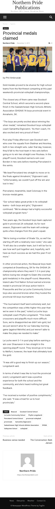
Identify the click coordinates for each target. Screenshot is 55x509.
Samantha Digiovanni (23, 422)
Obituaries (21, 500)
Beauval (14, 412)
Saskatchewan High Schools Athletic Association (21, 425)
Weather (31, 500)
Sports (12, 24)
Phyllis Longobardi (35, 415)
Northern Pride (9, 43)
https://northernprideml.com (27, 475)
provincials (8, 422)
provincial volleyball (33, 418)
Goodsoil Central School (29, 412)
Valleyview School (10, 428)
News (12, 500)
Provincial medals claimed (20, 36)
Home (5, 24)
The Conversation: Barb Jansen (41, 441)
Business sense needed (14, 440)
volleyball (23, 428)
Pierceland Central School (13, 418)
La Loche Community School (14, 415)
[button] (4, 17)
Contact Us (41, 500)
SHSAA (44, 425)
